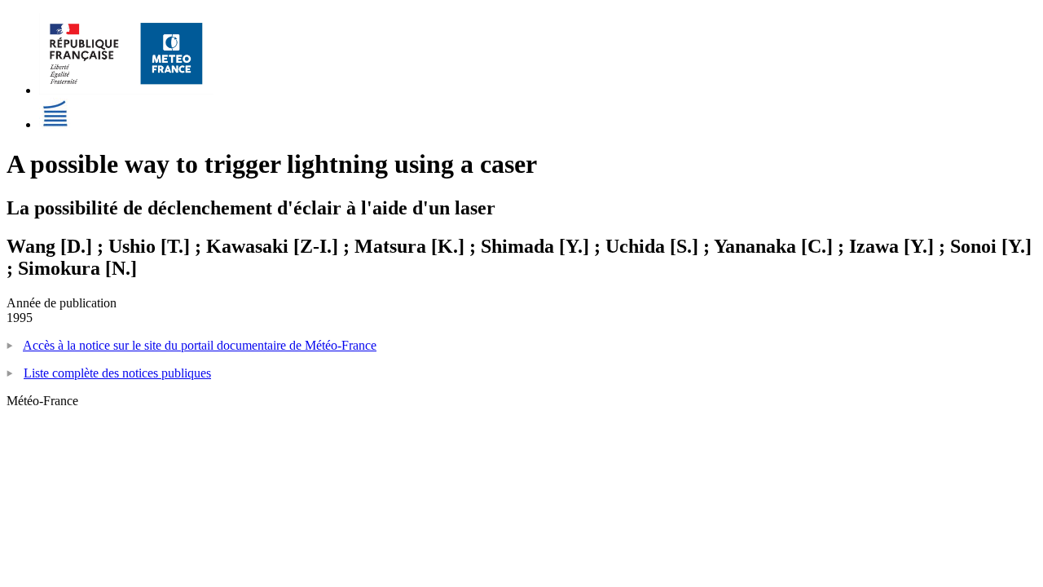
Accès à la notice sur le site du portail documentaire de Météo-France (199, 345)
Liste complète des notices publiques (117, 373)
